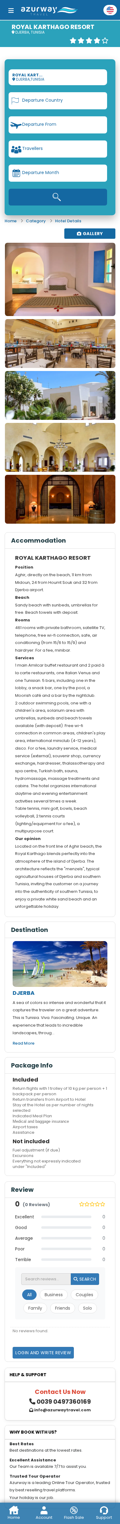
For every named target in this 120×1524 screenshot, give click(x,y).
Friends (62, 1308)
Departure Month (40, 172)
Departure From (39, 124)
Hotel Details (68, 221)
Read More (23, 1043)
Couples (84, 1295)
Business (54, 1295)
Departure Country (42, 100)
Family (35, 1308)
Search (87, 1279)
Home (11, 221)
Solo (87, 1308)
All (29, 1295)
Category (36, 221)
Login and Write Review (43, 1353)
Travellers (32, 148)
